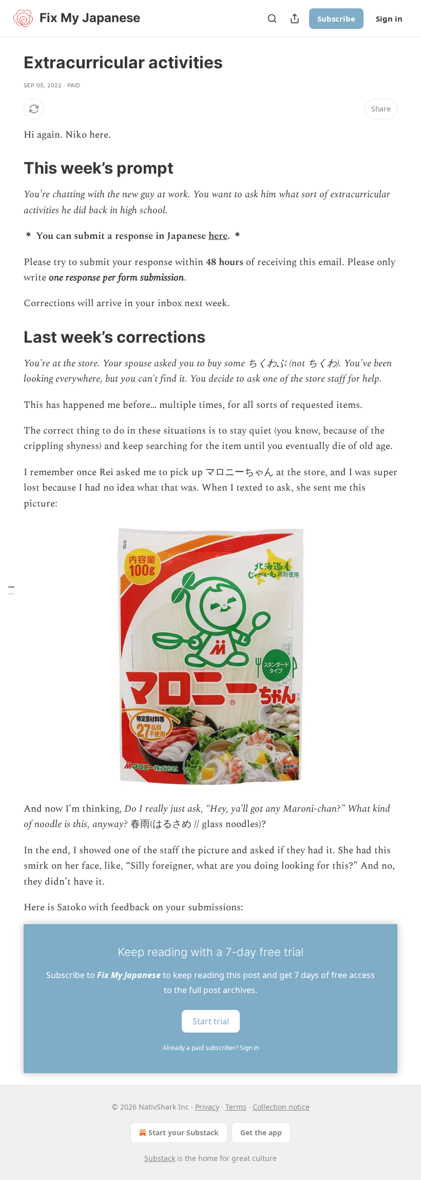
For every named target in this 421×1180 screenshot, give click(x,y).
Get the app (261, 1132)
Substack (159, 1158)
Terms (235, 1107)
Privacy (207, 1107)
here (217, 236)
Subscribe (336, 18)
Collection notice (281, 1107)
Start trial (211, 1020)
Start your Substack (183, 1132)
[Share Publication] (294, 18)
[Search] (272, 18)
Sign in (389, 18)
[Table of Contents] (11, 590)
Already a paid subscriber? (211, 1047)
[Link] (9, 168)
